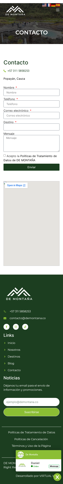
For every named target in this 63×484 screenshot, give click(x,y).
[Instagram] (16, 327)
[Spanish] (58, 4)
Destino (9, 122)
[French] (49, 4)
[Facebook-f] (6, 327)
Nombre (9, 87)
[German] (53, 4)
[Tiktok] (25, 327)
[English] (44, 4)
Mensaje (9, 133)
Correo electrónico (16, 110)
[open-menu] (57, 10)
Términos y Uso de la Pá (28, 445)
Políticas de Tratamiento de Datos (31, 432)
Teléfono (10, 99)
